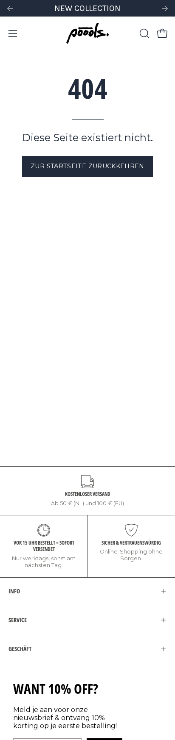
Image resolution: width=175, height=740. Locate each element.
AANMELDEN (46, 412)
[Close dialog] (162, 328)
